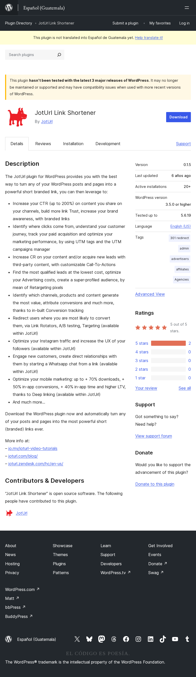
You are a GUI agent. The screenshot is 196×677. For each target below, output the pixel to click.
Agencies (182, 279)
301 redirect (179, 238)
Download (178, 117)
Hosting (12, 563)
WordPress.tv (116, 572)
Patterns (61, 572)
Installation (73, 143)
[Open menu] (188, 7)
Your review (146, 388)
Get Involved (160, 545)
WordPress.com (22, 589)
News (10, 554)
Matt (12, 598)
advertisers (180, 259)
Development (107, 143)
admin (184, 248)
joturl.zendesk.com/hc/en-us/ (35, 463)
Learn (106, 545)
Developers (111, 563)
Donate (157, 563)
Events (154, 554)
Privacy (12, 572)
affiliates (182, 269)
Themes (60, 554)
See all (185, 388)
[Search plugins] (59, 55)
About (10, 545)
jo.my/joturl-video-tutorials (32, 448)
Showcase (62, 545)
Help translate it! (149, 37)
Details (16, 143)
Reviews (43, 143)
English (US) (180, 226)
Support (183, 143)
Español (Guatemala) (36, 639)
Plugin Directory (18, 23)
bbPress (15, 607)
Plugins (59, 563)
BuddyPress (19, 616)
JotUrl (47, 121)
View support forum (153, 435)
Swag (156, 572)
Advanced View (150, 294)
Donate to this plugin (154, 484)
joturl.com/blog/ (23, 456)
